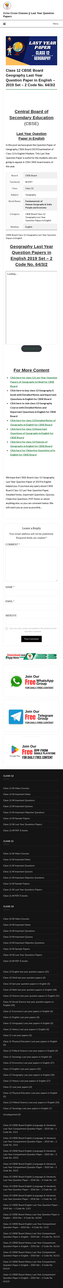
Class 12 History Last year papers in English (24, 1081)
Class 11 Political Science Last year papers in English (29, 1051)
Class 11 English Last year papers (19, 1017)
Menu (56, 23)
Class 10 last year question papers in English (25, 984)
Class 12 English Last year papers (19, 1069)
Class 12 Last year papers (16, 1087)
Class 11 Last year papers (15, 1035)
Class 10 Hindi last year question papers (22, 977)
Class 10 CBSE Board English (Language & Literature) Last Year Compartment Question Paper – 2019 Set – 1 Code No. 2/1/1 (30, 1128)
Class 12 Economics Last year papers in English (26, 1063)
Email (10, 601)
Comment (13, 544)
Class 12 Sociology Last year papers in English (25, 1108)
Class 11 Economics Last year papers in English (26, 1011)
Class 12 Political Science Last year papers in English (29, 1102)
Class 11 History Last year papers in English (24, 1029)
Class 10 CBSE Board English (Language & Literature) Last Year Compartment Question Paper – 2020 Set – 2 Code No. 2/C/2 (30, 1167)
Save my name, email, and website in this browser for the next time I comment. (33, 630)
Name (10, 587)
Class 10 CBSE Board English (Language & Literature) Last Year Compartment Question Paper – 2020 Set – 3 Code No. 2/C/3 (30, 1154)
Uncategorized (10, 1114)
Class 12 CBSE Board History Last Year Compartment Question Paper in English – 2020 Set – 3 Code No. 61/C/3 (29, 1265)
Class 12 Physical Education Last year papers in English (30, 1093)
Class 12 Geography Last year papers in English (26, 1075)
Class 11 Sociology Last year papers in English (25, 1057)
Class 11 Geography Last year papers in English (26, 1023)
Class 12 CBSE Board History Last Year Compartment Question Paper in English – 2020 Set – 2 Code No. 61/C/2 (29, 1278)
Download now (31, 348)
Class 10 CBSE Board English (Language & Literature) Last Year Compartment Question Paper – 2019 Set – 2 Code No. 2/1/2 (30, 1141)
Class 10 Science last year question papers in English (29, 996)
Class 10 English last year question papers (23, 971)
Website (11, 615)
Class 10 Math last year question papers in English (27, 990)
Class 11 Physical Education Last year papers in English (30, 1041)
